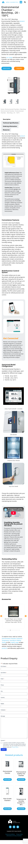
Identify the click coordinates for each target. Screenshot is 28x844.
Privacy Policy (15, 747)
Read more (7, 779)
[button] (21, 2)
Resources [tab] (6, 130)
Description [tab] (6, 119)
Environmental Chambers (12, 109)
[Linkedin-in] (14, 827)
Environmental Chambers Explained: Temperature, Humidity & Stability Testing (12, 640)
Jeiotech (22, 21)
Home (2, 109)
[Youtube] (17, 827)
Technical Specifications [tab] (10, 123)
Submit (3, 749)
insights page (14, 642)
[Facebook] (10, 827)
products (4, 648)
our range (9, 57)
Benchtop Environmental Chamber (13, 110)
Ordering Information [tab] (10, 126)
